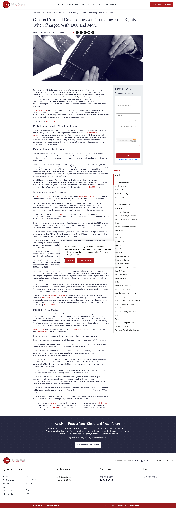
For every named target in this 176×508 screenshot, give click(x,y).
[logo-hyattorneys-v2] (14, 458)
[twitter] (81, 32)
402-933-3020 (150, 477)
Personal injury (121, 297)
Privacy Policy (38, 505)
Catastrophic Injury (122, 193)
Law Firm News (121, 275)
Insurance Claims (122, 260)
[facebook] (77, 32)
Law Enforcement (122, 271)
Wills (117, 319)
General (118, 249)
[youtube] (88, 32)
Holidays (118, 252)
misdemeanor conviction (89, 196)
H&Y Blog (36, 13)
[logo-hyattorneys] (14, 2)
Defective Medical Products (126, 219)
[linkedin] (92, 32)
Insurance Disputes (123, 263)
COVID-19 (119, 208)
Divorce (118, 223)
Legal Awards (120, 278)
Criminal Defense (122, 212)
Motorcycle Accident (123, 289)
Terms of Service (52, 505)
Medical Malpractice (123, 286)
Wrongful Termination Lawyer (127, 330)
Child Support (120, 201)
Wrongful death (121, 326)
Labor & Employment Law (125, 267)
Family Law (119, 241)
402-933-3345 (51, 121)
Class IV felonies (43, 332)
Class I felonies (75, 329)
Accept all (70, 260)
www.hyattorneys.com (165, 460)
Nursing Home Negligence (125, 293)
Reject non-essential (85, 260)
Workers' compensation (124, 322)
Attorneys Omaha (122, 182)
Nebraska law (38, 329)
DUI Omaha (120, 238)
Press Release (120, 308)
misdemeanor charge (56, 295)
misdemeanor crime (42, 196)
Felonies (36, 314)
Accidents (119, 175)
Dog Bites (119, 230)
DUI (42, 13)
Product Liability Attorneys (125, 311)
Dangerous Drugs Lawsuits (126, 216)
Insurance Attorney (122, 256)
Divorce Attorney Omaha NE (126, 227)
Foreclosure (120, 245)
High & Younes (41, 110)
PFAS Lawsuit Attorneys (124, 304)
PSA (116, 315)
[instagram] (85, 32)
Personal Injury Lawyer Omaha (127, 300)
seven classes (58, 214)
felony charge (53, 403)
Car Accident (120, 190)
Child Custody (120, 197)
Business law (120, 186)
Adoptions (119, 179)
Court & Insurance (122, 204)
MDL (117, 282)
